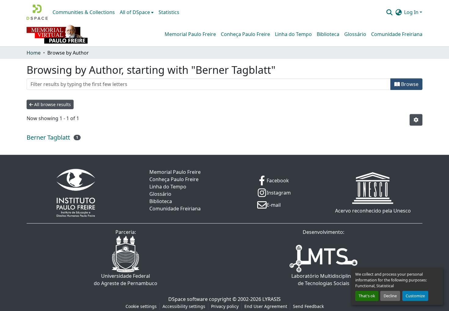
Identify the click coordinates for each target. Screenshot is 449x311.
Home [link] (34, 52)
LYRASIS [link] (271, 299)
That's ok (367, 295)
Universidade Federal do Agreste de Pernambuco (125, 280)
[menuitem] (137, 12)
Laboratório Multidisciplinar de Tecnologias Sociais (323, 280)
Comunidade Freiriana (396, 34)
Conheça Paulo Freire (245, 34)
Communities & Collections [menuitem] (84, 12)
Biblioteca (328, 34)
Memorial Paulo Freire (190, 34)
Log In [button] (412, 12)
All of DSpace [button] (135, 12)
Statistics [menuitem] (169, 12)
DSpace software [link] (188, 299)
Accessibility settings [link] (183, 306)
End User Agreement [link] (265, 306)
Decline (390, 295)
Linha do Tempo (293, 34)
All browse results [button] (52, 104)
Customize (415, 295)
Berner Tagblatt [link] (48, 137)
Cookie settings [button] (141, 306)
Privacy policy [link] (225, 306)
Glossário (355, 34)
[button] (37, 12)
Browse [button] (409, 84)
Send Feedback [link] (308, 306)
